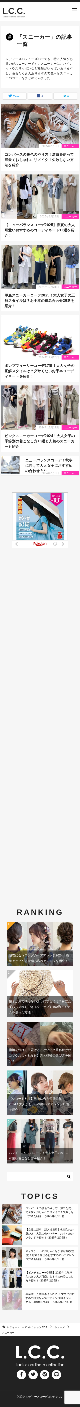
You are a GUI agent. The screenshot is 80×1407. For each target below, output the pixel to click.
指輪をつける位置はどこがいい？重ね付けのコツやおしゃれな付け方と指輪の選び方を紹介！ (40, 1055)
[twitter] (33, 1374)
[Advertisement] (40, 711)
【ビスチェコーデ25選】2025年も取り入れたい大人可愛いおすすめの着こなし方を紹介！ (50, 1276)
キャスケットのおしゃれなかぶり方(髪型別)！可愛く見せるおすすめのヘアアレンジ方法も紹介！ (50, 1255)
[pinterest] (44, 1374)
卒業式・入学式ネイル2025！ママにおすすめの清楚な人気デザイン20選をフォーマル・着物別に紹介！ (50, 1298)
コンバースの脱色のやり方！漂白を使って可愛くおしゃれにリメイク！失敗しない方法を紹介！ (39, 160)
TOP (27, 1327)
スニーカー (70, 146)
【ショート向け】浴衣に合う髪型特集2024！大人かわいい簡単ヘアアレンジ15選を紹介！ (39, 1104)
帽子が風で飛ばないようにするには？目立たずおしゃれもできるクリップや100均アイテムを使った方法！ (40, 1006)
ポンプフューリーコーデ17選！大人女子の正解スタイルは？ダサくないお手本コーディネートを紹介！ (39, 371)
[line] (56, 1374)
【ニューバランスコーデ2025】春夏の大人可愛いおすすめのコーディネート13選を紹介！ (40, 230)
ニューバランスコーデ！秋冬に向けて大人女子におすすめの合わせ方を (49, 465)
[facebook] (21, 1374)
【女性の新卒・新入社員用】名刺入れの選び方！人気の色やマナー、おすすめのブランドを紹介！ (50, 1233)
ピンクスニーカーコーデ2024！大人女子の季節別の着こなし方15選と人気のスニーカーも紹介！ (40, 441)
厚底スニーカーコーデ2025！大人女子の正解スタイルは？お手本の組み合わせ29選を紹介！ (40, 300)
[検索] (69, 1176)
